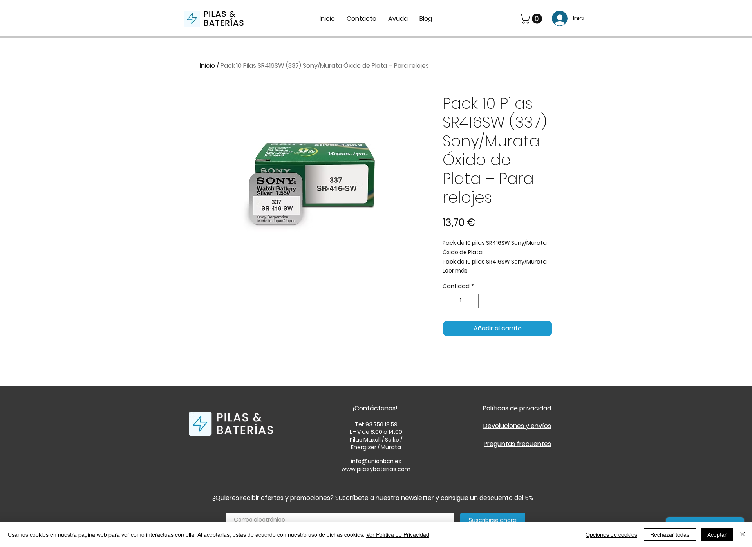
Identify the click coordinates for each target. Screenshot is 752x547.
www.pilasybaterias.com (376, 469)
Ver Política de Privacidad (397, 534)
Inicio (207, 65)
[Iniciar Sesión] (557, 18)
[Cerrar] (742, 534)
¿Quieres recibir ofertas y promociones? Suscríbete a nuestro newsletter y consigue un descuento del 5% (372, 497)
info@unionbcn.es (376, 461)
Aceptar (717, 534)
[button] (532, 19)
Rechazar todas (669, 534)
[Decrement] (449, 301)
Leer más (455, 270)
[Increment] (472, 301)
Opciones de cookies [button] (611, 534)
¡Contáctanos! (375, 408)
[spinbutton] (461, 301)
